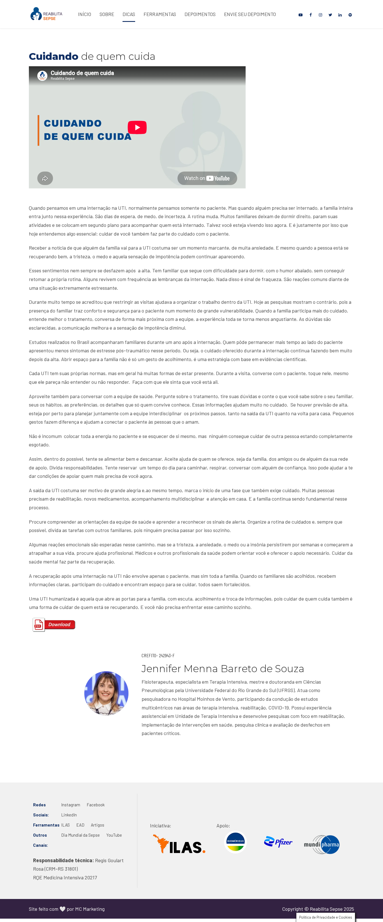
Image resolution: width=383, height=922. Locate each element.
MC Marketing (90, 909)
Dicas (129, 14)
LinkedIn (69, 814)
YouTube (114, 834)
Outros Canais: (40, 840)
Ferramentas (160, 14)
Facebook (96, 804)
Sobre (107, 14)
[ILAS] (179, 844)
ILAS (65, 824)
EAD (80, 824)
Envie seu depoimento (250, 14)
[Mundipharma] (322, 845)
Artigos (97, 824)
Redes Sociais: (41, 809)
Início (84, 14)
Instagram (70, 804)
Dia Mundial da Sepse (80, 834)
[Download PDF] (54, 624)
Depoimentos (200, 14)
